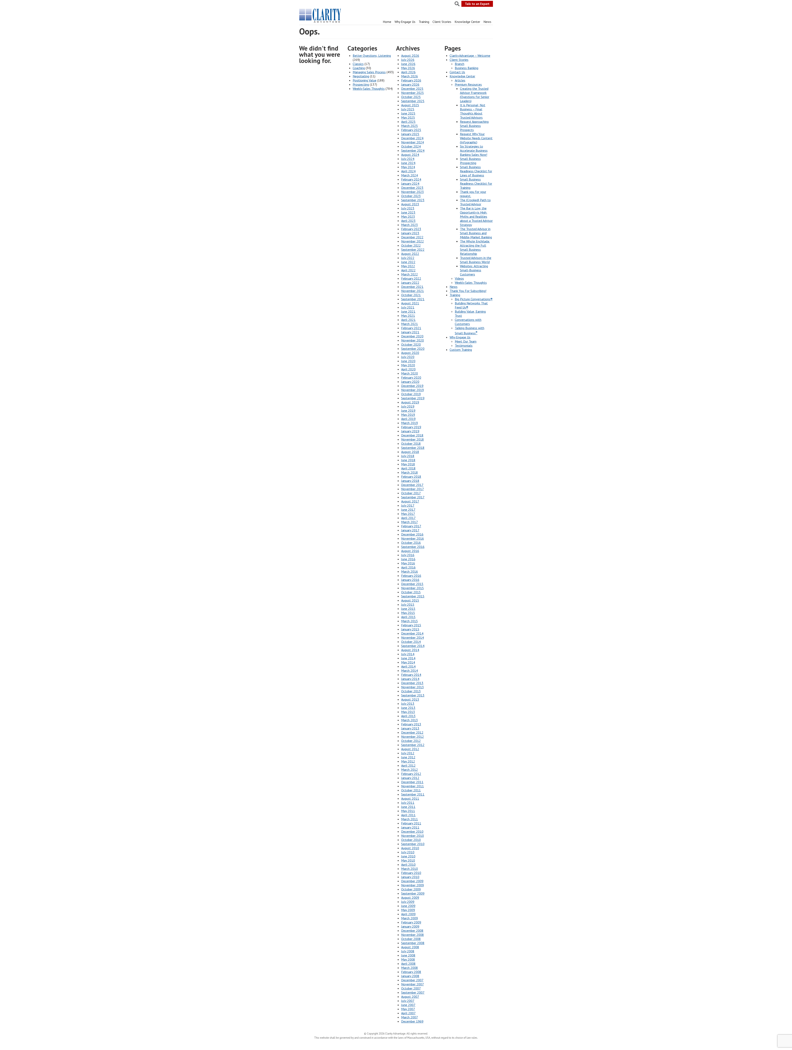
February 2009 (411, 922)
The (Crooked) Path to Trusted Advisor (475, 202)
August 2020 (410, 353)
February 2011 (411, 823)
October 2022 (411, 245)
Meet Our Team (465, 341)
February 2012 (411, 774)
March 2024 (409, 175)
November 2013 (412, 687)
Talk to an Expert (477, 4)
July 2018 (407, 456)
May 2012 (408, 761)
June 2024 (408, 163)
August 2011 (410, 798)
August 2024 (410, 155)
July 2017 (407, 505)
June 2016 (408, 559)
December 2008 (412, 930)
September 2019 (412, 398)
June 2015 (408, 609)
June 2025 (408, 113)
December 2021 (412, 287)
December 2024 (412, 138)
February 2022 (411, 278)
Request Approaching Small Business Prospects (474, 125)
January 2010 (410, 877)
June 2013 (408, 708)
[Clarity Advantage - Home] (320, 22)
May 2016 (408, 563)
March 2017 (409, 522)
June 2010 (408, 856)
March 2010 (409, 869)
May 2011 (408, 811)
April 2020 (408, 369)
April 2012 (408, 765)
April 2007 (408, 1013)
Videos (459, 278)
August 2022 (410, 254)
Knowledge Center (467, 22)
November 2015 (412, 588)
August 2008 (410, 947)
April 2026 (408, 72)
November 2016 (412, 538)
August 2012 (410, 749)
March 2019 (409, 423)
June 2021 (408, 311)
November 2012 (412, 736)
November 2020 (412, 340)
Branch (459, 64)
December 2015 (412, 584)
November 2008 (412, 935)
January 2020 (410, 382)
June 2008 (408, 955)
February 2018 (411, 476)
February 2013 (411, 724)
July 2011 (407, 803)
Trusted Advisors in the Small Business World (475, 260)
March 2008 (409, 968)
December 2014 (412, 633)
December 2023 (412, 188)
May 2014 (408, 662)
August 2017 (410, 501)
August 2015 (410, 600)
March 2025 (409, 126)
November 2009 (412, 885)
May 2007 (408, 1009)
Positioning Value (364, 80)
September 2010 (412, 844)
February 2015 (411, 625)
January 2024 (410, 183)
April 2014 (408, 666)
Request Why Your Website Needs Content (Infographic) (476, 138)
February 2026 (411, 80)
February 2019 (411, 427)
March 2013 (409, 720)
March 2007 (409, 1017)
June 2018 (408, 460)
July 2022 (407, 258)
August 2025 (410, 105)
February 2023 (411, 229)
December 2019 (412, 386)
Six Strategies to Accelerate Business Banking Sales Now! (474, 150)
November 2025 (412, 93)
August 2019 (410, 402)
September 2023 (412, 200)
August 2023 (410, 204)
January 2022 (410, 282)
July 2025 (407, 109)
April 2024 (408, 171)
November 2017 (412, 489)
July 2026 (407, 60)
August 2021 (410, 303)
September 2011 (412, 794)
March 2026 (409, 76)
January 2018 (410, 481)
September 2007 (412, 992)
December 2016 (412, 534)
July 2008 (407, 951)
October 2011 (411, 790)
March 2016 (409, 571)
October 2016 (411, 542)
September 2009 (412, 893)
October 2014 (411, 642)
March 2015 (409, 621)
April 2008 (408, 963)
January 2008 (410, 976)
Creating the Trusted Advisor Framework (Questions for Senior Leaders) (474, 94)
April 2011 (408, 815)
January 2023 (410, 233)
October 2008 (411, 939)
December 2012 (412, 732)
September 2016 (412, 547)
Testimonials (464, 345)
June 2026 (408, 64)
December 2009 (412, 881)
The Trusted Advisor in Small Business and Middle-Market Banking (476, 233)
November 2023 (412, 192)
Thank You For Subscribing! (468, 291)
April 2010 (408, 864)
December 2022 (412, 237)
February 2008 (411, 972)
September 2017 (412, 497)
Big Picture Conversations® (474, 299)
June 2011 (408, 807)
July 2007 (407, 1001)
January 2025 (410, 134)
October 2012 (411, 741)
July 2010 (407, 852)
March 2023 (409, 225)
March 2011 (409, 819)
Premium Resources (468, 84)
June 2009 (408, 906)
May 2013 (408, 712)
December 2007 (412, 980)
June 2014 (408, 658)
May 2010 (408, 860)
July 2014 (407, 654)
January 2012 (410, 778)
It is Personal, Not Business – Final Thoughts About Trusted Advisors (472, 111)
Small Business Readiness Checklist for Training (476, 183)
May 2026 (408, 68)
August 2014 (410, 650)
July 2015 (407, 604)
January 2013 (410, 728)
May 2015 (408, 613)
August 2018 (410, 452)
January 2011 (410, 827)
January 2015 (410, 629)
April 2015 (408, 617)
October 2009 (411, 889)
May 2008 (408, 959)
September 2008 (412, 943)
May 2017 (408, 514)
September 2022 (412, 249)
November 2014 (412, 637)
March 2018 (409, 472)
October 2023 (411, 196)
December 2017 (412, 485)
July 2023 (407, 208)
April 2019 (408, 419)
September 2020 (412, 348)
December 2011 (412, 782)
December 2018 (412, 435)
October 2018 (411, 443)
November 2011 (412, 786)
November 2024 (412, 142)
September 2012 (412, 745)
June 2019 (408, 410)
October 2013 (411, 691)
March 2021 (409, 324)
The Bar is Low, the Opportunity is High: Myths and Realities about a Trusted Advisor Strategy (476, 216)
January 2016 (410, 580)
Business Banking (466, 68)
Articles (460, 80)
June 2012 (408, 757)
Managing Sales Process (369, 72)
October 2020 (411, 344)
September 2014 (412, 646)
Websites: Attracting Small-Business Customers (474, 270)
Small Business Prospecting (470, 161)
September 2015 (412, 596)
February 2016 (411, 575)
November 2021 (412, 291)
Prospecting (361, 84)
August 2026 (410, 55)
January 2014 (410, 679)
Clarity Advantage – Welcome (470, 55)
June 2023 (408, 212)
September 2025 (412, 101)
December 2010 (412, 831)
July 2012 (407, 753)
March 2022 (409, 274)
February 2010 (411, 873)
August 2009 (410, 897)
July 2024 (407, 159)
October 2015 (411, 592)
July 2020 (407, 357)
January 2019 (410, 431)
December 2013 (412, 683)
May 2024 (408, 167)
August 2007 (410, 996)
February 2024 (411, 179)
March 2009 (409, 918)
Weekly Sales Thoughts (369, 88)
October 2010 (411, 840)
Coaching (359, 68)
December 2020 (412, 336)
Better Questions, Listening (372, 55)
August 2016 (410, 551)
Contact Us (457, 72)
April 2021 (408, 320)
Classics (358, 64)
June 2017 (408, 509)
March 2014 (409, 670)
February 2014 (411, 675)
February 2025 (411, 130)
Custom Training (461, 350)
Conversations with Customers (468, 322)
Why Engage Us (405, 22)
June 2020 (408, 361)
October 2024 (411, 146)
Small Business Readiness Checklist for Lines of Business (476, 171)
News (487, 22)
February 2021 (411, 328)
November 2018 (412, 439)
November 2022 (412, 241)
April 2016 (408, 567)
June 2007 (408, 1005)
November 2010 (412, 836)
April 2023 (408, 221)
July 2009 (407, 902)
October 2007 (411, 988)
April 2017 (408, 518)
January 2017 (410, 530)
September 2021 (412, 299)
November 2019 (412, 390)
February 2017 (411, 526)
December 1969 (412, 1021)
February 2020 (411, 377)
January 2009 (410, 926)
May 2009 (408, 910)
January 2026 (410, 84)
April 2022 (408, 270)
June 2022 (408, 262)
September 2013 (412, 695)
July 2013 (407, 703)
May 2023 (408, 216)
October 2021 (411, 295)
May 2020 (408, 365)
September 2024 (412, 150)
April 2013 (408, 716)
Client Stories (442, 22)
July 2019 (407, 406)
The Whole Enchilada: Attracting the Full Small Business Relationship (475, 247)
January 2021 (410, 332)
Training (424, 22)
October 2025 (411, 97)
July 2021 (407, 307)
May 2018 (408, 464)
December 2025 (412, 88)
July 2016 (407, 555)
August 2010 (410, 848)
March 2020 (409, 373)
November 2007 (412, 984)
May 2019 (408, 415)
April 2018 (408, 468)
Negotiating (361, 76)
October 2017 (411, 493)
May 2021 (408, 315)
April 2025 (408, 121)
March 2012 (409, 769)
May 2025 (408, 117)
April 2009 (408, 914)
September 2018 (412, 448)
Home (387, 22)
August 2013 (410, 699)
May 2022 (408, 266)
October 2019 (411, 394)
